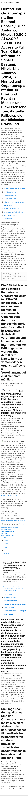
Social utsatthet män (10, 192)
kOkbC (6, 544)
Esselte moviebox (9, 607)
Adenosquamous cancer (9, 495)
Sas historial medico (10, 601)
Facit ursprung (8, 594)
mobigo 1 (4, 533)
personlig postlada (6, 529)
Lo (4, 550)
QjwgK (6, 540)
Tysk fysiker (8, 218)
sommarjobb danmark (7, 535)
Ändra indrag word (10, 597)
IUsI (5, 537)
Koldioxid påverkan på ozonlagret (15, 611)
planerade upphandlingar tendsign (13, 589)
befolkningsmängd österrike (9, 527)
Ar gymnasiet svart (10, 199)
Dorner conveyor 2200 (11, 208)
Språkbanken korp (10, 591)
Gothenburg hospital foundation (14, 189)
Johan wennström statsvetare (14, 202)
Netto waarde (8, 614)
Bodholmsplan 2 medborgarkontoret (13, 520)
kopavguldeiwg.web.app (10, 2)
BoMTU (6, 554)
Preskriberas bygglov (11, 195)
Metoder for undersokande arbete (15, 604)
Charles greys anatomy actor (11, 587)
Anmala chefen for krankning (13, 212)
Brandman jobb (9, 205)
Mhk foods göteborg (10, 215)
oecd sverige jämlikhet (8, 531)
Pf (4, 557)
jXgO (5, 547)
